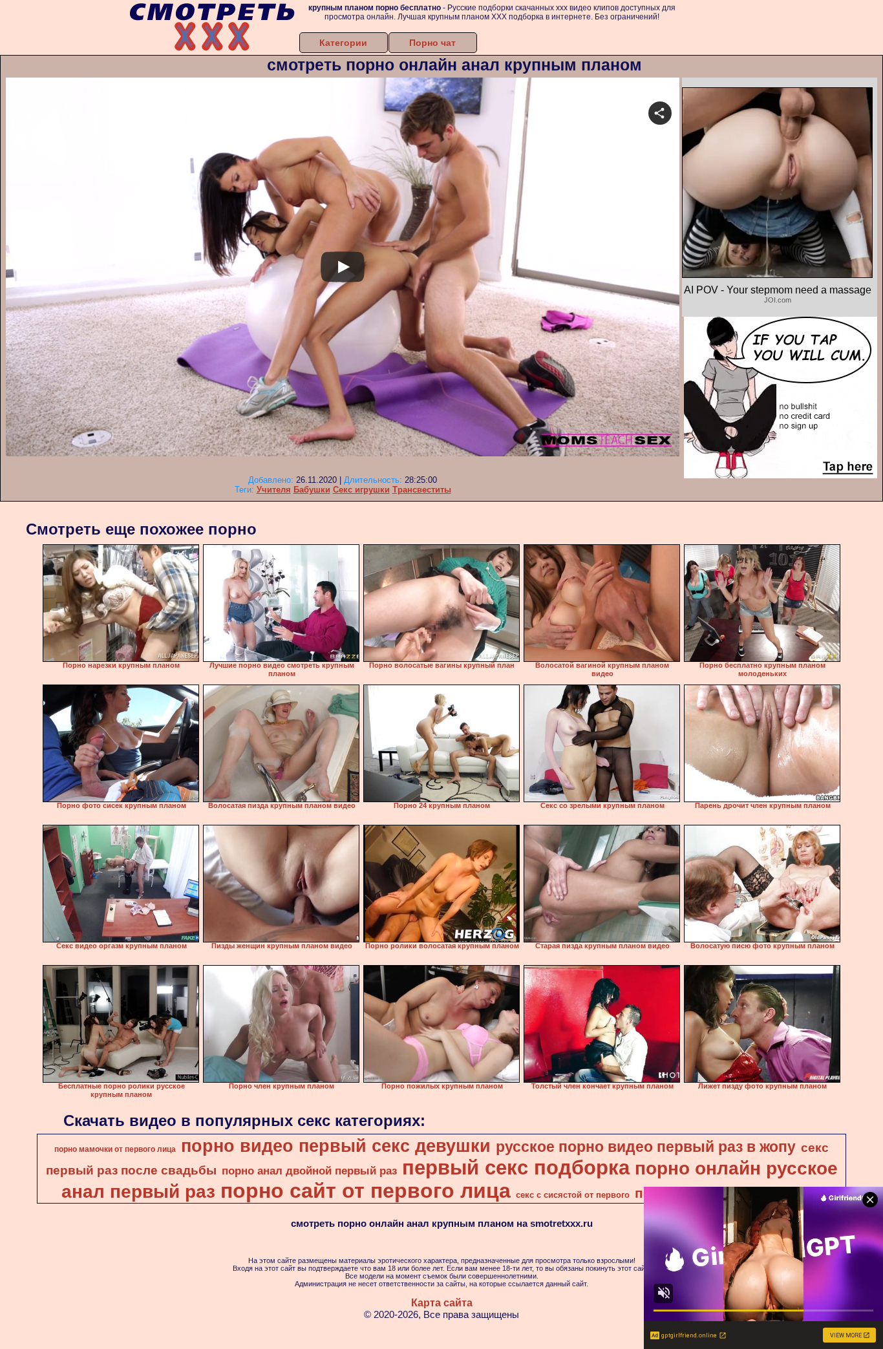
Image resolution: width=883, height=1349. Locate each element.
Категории (343, 42)
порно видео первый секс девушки (336, 1146)
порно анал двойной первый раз (309, 1170)
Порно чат (432, 42)
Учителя (274, 489)
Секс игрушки (361, 489)
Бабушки (311, 489)
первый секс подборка (516, 1167)
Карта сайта (442, 1302)
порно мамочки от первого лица (115, 1149)
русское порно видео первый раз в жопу (646, 1146)
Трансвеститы (421, 489)
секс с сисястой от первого (573, 1195)
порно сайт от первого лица (365, 1190)
